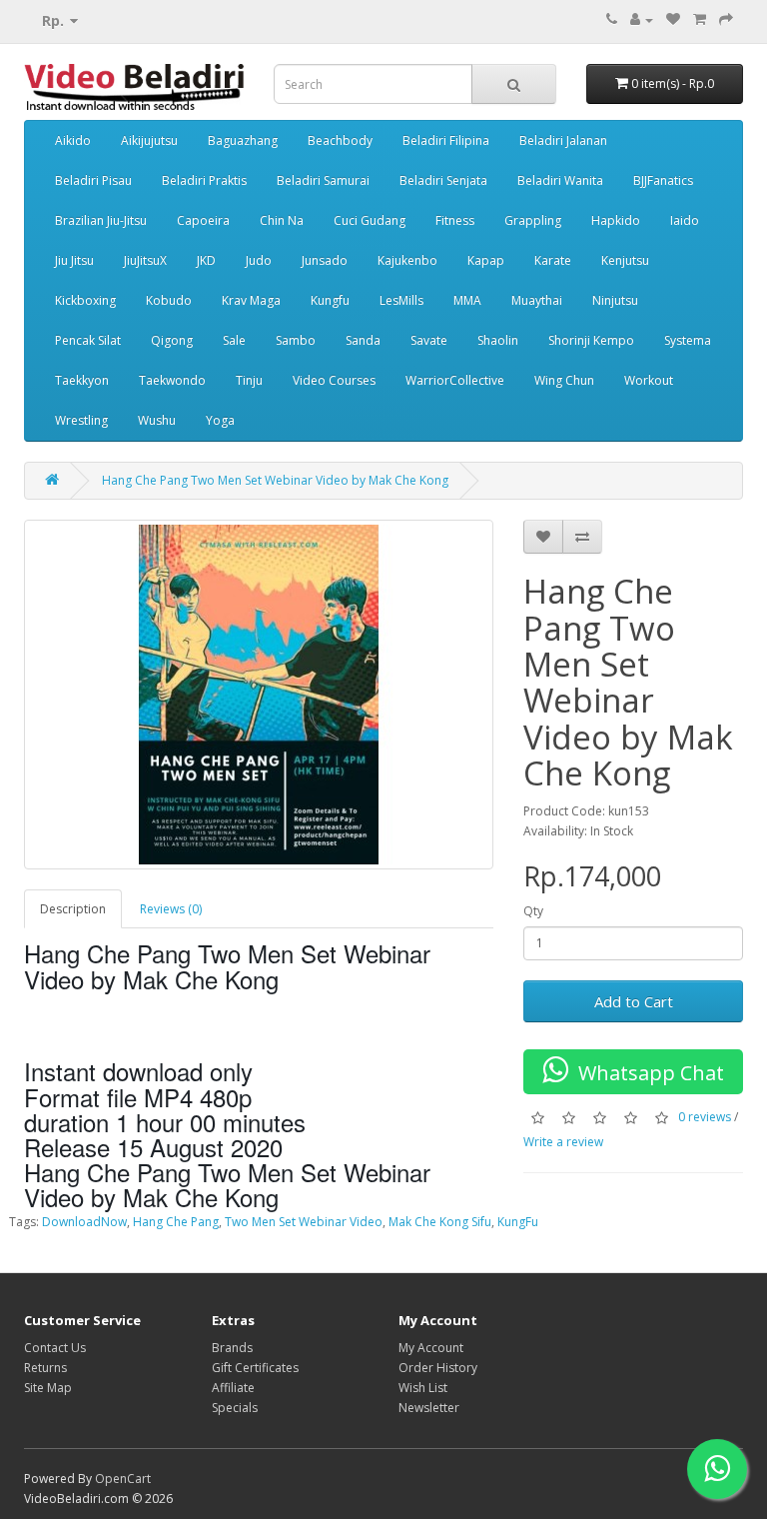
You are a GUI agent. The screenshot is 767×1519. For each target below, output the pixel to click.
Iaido (684, 220)
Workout (648, 380)
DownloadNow (84, 1221)
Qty (533, 910)
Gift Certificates (255, 1367)
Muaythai (536, 300)
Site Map (48, 1387)
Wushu (157, 420)
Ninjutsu (615, 300)
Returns (45, 1367)
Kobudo (169, 300)
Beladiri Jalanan (563, 140)
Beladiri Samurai (323, 180)
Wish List (422, 1387)
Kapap (485, 260)
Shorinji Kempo (591, 340)
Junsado (325, 260)
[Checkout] (726, 19)
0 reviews (704, 1116)
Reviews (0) (171, 908)
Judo (259, 260)
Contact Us (55, 1347)
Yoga (220, 420)
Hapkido (615, 220)
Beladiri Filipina (445, 140)
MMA (467, 300)
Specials (235, 1407)
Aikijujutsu (149, 140)
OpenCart (123, 1478)
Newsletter (428, 1407)
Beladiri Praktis (204, 180)
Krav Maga (251, 300)
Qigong (172, 340)
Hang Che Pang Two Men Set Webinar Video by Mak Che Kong (275, 480)
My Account (430, 1347)
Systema (687, 340)
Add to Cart (633, 1001)
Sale (234, 340)
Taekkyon (82, 380)
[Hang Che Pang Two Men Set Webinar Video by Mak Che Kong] (258, 694)
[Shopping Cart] (699, 19)
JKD (206, 260)
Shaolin (497, 340)
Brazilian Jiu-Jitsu (101, 220)
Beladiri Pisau (93, 180)
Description (73, 908)
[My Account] (641, 19)
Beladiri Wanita (560, 180)
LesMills (401, 300)
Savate (428, 340)
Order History (437, 1367)
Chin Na (282, 220)
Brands (232, 1347)
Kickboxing (85, 300)
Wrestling (81, 420)
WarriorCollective (454, 380)
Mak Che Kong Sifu (439, 1221)
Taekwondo (172, 380)
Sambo (296, 340)
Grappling (532, 220)
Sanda (363, 340)
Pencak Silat (88, 340)
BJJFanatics (663, 180)
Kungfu (330, 300)
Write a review (563, 1141)
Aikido (73, 140)
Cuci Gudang (369, 220)
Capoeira (203, 220)
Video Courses (334, 380)
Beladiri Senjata (443, 180)
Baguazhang (243, 140)
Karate (552, 260)
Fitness (454, 220)
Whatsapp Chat (646, 1072)
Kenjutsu (625, 260)
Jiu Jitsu (74, 260)
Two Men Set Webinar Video (304, 1221)
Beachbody (340, 140)
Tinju (249, 380)
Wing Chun (564, 380)
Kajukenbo (407, 260)
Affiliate (233, 1387)
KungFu (517, 1221)
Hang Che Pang (176, 1221)
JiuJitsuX (145, 260)
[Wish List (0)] (673, 19)
